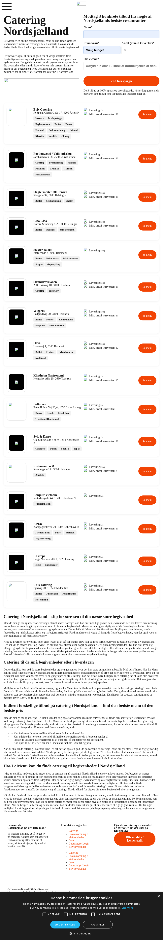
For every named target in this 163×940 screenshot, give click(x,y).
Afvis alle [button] (98, 924)
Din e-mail (91, 59)
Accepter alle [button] (65, 924)
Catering (73, 830)
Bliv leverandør (77, 846)
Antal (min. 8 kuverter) (137, 43)
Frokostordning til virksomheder (79, 836)
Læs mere (127, 907)
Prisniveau (91, 43)
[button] (81, 933)
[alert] (81, 916)
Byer (71, 840)
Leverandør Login (79, 843)
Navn (87, 27)
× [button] (158, 896)
